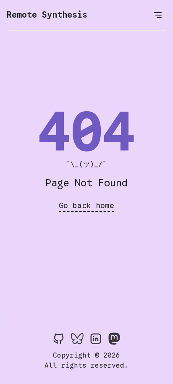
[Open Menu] (157, 15)
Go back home (86, 205)
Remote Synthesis (47, 15)
